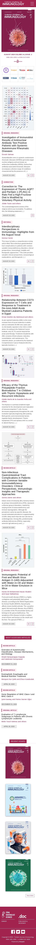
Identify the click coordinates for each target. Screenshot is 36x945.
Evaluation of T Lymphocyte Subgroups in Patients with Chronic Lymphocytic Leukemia (17, 716)
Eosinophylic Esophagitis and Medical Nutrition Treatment (14, 675)
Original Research (11, 295)
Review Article (9, 468)
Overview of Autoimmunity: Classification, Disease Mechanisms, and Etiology (17, 652)
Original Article (9, 710)
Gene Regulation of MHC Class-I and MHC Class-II (17, 695)
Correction (8, 182)
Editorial (7, 222)
